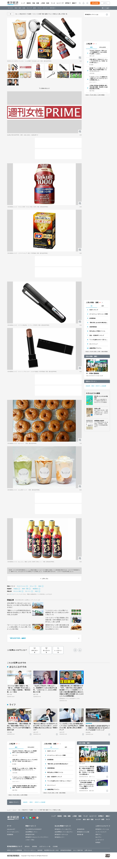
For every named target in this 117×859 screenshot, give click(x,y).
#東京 (92, 386)
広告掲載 (55, 846)
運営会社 (27, 846)
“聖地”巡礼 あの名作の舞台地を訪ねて (99, 322)
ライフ (40, 8)
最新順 (29, 3)
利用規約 (98, 842)
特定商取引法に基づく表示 (51, 850)
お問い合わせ (88, 850)
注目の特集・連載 (91, 356)
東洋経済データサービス (61, 834)
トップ (23, 3)
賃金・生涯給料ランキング (97, 335)
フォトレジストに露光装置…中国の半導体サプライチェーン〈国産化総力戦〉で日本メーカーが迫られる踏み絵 (86, 770)
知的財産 (40, 850)
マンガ (53, 3)
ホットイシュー (94, 344)
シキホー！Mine (30, 839)
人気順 (43, 3)
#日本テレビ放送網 (101, 386)
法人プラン (99, 837)
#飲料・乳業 (25, 588)
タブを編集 (106, 8)
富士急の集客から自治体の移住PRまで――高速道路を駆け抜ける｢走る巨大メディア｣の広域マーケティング (98, 728)
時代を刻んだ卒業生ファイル (97, 331)
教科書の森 (80, 834)
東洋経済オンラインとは (91, 14)
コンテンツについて (101, 832)
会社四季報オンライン (32, 832)
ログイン (105, 3)
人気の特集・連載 (92, 302)
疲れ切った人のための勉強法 (101, 397)
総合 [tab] (91, 47)
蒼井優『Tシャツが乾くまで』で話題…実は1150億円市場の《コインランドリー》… (98, 69)
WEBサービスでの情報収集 (14, 850)
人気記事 (89, 44)
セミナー (59, 3)
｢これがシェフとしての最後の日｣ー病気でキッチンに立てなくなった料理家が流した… (99, 78)
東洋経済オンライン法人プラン (63, 829)
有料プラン (99, 834)
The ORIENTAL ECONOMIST (34, 829)
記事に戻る (10, 13)
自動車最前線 (93, 326)
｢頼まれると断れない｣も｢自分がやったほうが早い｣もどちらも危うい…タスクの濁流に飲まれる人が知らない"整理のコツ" (45, 727)
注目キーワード (90, 381)
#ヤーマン (28, 591)
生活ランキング (94, 309)
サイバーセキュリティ (13, 832)
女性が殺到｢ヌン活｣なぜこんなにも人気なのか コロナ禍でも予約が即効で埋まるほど (19, 605)
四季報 (67, 3)
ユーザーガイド (100, 839)
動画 (48, 3)
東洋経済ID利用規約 (65, 850)
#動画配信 (35, 588)
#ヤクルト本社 (17, 591)
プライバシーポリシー (30, 850)
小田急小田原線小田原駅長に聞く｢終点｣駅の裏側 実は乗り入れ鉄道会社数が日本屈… (99, 87)
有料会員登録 (95, 3)
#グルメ (32, 586)
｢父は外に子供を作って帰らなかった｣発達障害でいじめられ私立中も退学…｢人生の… (98, 52)
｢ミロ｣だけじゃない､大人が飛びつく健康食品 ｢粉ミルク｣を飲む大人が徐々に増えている (57, 612)
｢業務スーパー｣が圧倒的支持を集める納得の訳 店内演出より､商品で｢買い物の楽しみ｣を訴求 (19, 612)
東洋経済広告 (80, 829)
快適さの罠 (97, 408)
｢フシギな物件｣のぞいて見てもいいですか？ (99, 339)
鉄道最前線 (93, 318)
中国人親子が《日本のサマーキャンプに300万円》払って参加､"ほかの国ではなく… (99, 61)
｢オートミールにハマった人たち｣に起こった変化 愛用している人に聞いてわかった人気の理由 (19, 627)
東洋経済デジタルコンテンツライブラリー (37, 837)
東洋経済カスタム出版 (83, 832)
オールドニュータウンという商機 (99, 314)
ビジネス (10, 8)
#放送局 (88, 386)
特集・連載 (35, 3)
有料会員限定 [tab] (102, 47)
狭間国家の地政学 (99, 420)
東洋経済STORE (30, 834)
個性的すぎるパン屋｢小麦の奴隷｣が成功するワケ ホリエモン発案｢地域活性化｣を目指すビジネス (57, 627)
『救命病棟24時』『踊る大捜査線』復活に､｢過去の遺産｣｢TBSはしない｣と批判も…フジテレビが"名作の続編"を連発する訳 (19, 727)
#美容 (39, 586)
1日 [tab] (91, 306)
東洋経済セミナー (59, 837)
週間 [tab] (102, 306)
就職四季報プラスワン (96, 348)
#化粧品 (16, 588)
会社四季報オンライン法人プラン (64, 832)
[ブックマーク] (75, 650)
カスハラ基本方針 (78, 850)
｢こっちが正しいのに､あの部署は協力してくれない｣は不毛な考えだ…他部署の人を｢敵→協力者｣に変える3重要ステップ (72, 727)
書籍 (73, 3)
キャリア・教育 (31, 8)
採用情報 (34, 846)
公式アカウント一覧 (44, 846)
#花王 (36, 591)
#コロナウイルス (21, 586)
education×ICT (11, 829)
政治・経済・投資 (20, 8)
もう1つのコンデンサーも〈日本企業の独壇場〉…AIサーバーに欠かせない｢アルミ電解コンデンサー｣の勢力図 (87, 784)
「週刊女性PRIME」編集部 (17, 638)
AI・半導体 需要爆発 (92, 373)
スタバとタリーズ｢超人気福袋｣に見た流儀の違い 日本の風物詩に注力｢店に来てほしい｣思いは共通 (57, 620)
